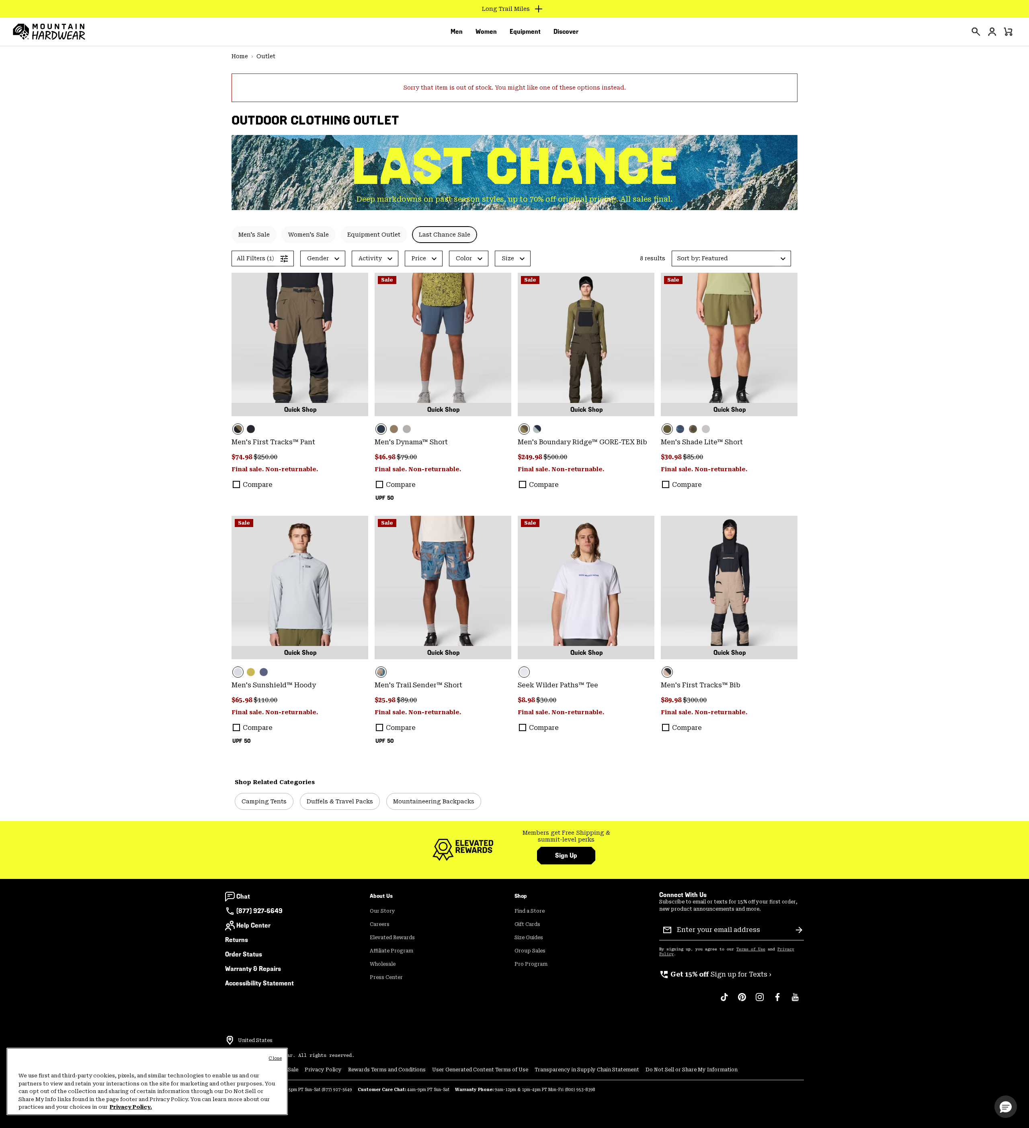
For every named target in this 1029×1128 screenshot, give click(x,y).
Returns (236, 940)
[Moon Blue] (443, 344)
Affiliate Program (391, 951)
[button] (731, 258)
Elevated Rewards (392, 937)
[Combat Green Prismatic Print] (693, 429)
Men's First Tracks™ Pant (273, 442)
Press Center (386, 977)
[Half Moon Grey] (705, 429)
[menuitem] (456, 32)
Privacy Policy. (131, 1107)
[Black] (250, 429)
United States (255, 1040)
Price (419, 258)
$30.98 (672, 457)
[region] (147, 1081)
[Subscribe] (799, 930)
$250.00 (265, 457)
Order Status (243, 954)
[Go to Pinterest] (742, 1001)
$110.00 (265, 700)
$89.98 (672, 700)
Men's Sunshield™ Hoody (274, 685)
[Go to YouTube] (795, 1001)
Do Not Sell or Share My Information (692, 1070)
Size (508, 258)
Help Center (253, 925)
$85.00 (693, 457)
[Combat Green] (729, 344)
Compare (258, 484)
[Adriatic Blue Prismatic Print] (680, 429)
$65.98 (243, 700)
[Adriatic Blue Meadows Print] (443, 587)
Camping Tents (264, 801)
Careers (379, 924)
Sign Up (566, 855)
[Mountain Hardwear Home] (49, 32)
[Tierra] (394, 429)
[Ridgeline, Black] (300, 344)
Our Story (382, 911)
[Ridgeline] (586, 344)
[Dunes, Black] (729, 587)
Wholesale (383, 964)
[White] (586, 587)
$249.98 (530, 457)
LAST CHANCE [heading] (514, 166)
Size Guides (528, 937)
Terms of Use (750, 949)
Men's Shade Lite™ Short (702, 442)
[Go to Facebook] (777, 1001)
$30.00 (546, 700)
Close (275, 1058)
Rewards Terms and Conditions (387, 1070)
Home (240, 56)
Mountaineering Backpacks (433, 801)
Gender (318, 258)
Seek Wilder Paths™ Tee (558, 685)
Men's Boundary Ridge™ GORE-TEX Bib (582, 442)
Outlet (265, 56)
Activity (370, 258)
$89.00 (407, 700)
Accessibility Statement (259, 983)
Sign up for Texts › (715, 974)
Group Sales (529, 951)
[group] (566, 837)
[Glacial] (300, 587)
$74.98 (243, 457)
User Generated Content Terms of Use (480, 1070)
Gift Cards (527, 924)
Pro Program (530, 964)
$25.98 (386, 700)
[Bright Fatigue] (250, 672)
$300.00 (695, 700)
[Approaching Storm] (406, 429)
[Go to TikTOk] (724, 1001)
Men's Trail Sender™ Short (418, 685)
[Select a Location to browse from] (230, 1040)
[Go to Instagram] (760, 1001)
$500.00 (555, 457)
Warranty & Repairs (253, 969)
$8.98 (527, 700)
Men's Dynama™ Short (411, 442)
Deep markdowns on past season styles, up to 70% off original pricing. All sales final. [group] (514, 199)
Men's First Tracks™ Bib (700, 685)
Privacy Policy (323, 1070)
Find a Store (529, 911)
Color (464, 258)
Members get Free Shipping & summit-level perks (566, 836)
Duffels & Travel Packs (340, 801)
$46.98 (386, 457)
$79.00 (407, 457)
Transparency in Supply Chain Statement (587, 1070)
